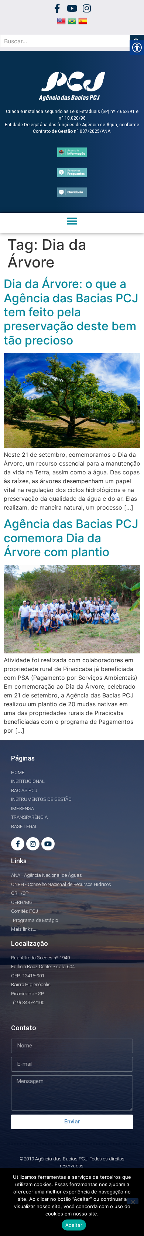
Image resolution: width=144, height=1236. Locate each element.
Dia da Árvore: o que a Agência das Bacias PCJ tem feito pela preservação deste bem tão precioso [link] (71, 312)
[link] (57, 8)
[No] (132, 1201)
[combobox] (65, 41)
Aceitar (73, 1225)
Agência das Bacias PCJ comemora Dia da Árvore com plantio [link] (71, 538)
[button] (72, 221)
